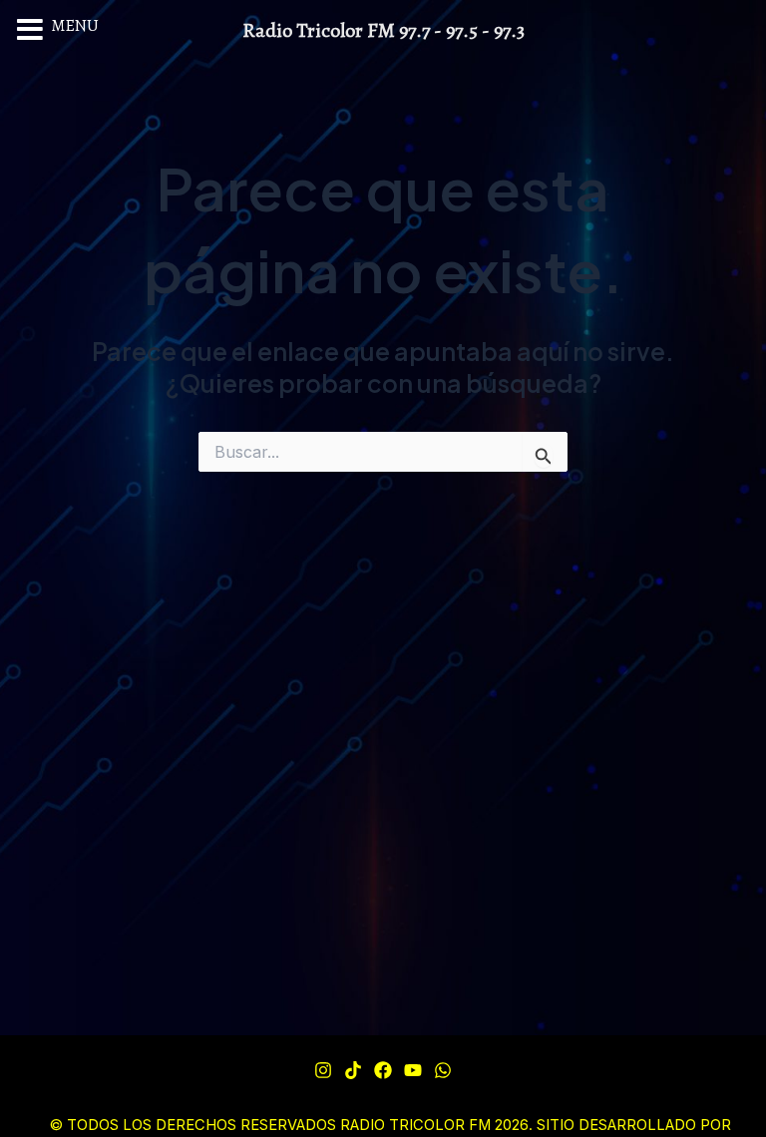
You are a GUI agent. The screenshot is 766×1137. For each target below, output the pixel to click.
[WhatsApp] (443, 1070)
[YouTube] (413, 1070)
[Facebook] (383, 1070)
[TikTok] (353, 1070)
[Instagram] (323, 1070)
